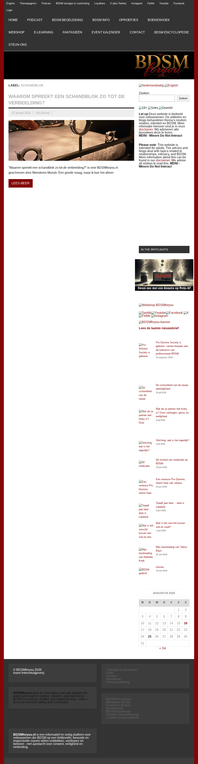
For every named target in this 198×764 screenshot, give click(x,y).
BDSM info (101, 20)
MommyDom (114, 708)
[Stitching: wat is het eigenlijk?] (146, 448)
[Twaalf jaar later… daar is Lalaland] (146, 511)
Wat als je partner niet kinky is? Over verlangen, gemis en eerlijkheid (172, 412)
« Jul (162, 648)
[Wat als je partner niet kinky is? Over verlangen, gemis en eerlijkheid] (146, 422)
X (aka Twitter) (118, 3)
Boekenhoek (159, 20)
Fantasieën (72, 32)
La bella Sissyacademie (122, 717)
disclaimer (146, 129)
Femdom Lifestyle (118, 705)
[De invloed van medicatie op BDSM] (146, 467)
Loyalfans (99, 3)
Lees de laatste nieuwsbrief (159, 328)
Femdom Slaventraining (122, 714)
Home (13, 20)
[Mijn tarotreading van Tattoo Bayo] (146, 555)
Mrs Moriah (43, 112)
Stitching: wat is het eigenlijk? (172, 440)
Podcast (46, 3)
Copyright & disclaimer (121, 669)
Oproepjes (128, 20)
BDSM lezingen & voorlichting (72, 3)
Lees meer (21, 183)
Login (9, 10)
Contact (137, 32)
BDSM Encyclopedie (171, 32)
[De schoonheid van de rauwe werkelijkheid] (146, 395)
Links (109, 672)
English (10, 3)
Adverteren (113, 679)
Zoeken (144, 93)
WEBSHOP (17, 32)
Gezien (160, 567)
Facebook (178, 3)
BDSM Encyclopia (118, 699)
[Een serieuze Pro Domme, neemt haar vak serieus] (146, 489)
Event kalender (106, 32)
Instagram (137, 3)
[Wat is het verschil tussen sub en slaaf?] (146, 533)
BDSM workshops (118, 711)
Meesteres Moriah (118, 702)
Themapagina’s (28, 3)
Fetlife (150, 3)
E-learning (43, 32)
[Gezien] (146, 575)
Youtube (163, 3)
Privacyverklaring (118, 682)
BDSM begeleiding (67, 20)
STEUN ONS (18, 44)
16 (185, 623)
